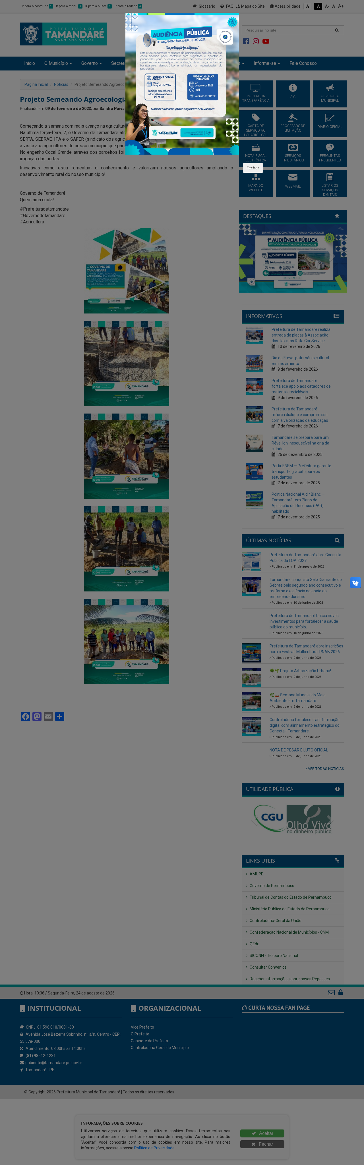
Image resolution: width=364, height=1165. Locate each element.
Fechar (253, 168)
